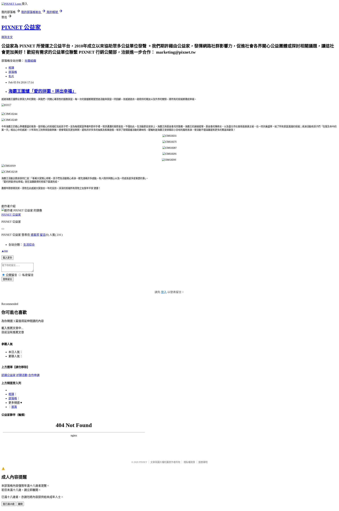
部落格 (12, 72)
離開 (20, 504)
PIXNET (143, 462)
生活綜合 (29, 244)
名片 (11, 76)
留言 (43, 234)
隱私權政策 (189, 462)
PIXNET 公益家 (21, 27)
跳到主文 (7, 37)
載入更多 (7, 257)
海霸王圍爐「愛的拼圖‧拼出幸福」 (42, 91)
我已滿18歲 (8, 504)
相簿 (11, 67)
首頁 (14, 406)
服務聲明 (203, 462)
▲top (4, 250)
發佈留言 (7, 279)
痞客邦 (35, 234)
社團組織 (30, 60)
